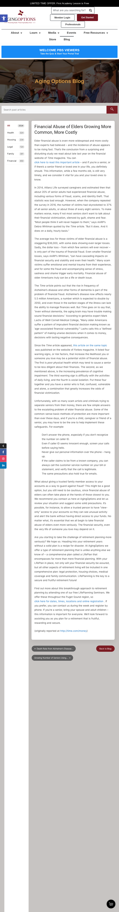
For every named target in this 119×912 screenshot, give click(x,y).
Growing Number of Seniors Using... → (52, 658)
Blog (67, 39)
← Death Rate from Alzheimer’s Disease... (53, 648)
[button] (4, 18)
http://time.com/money (73, 630)
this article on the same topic (90, 345)
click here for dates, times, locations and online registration (68, 601)
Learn (33, 32)
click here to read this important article (57, 162)
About (15, 32)
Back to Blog (105, 648)
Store (52, 39)
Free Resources (94, 32)
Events (71, 32)
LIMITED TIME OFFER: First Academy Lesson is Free (59, 3)
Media (52, 32)
